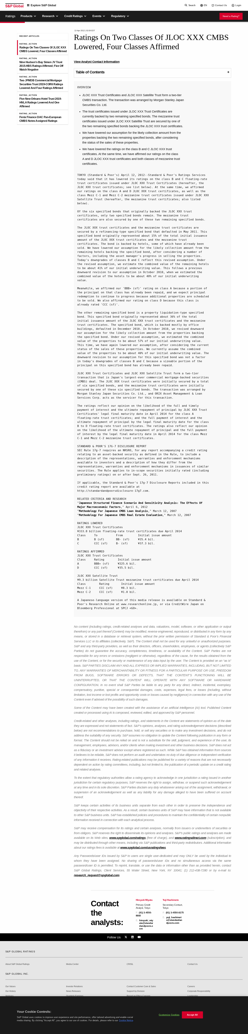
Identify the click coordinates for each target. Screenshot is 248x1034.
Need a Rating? (231, 16)
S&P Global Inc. (17, 973)
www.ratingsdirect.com (190, 838)
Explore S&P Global (43, 5)
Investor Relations (74, 986)
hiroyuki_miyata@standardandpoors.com (146, 924)
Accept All (192, 1015)
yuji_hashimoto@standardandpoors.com (174, 920)
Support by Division (136, 991)
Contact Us (221, 5)
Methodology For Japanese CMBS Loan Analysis (113, 511)
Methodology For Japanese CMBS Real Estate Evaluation (120, 515)
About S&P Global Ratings (17, 964)
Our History (10, 991)
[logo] (14, 5)
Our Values (10, 986)
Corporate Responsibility (198, 991)
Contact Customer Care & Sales (141, 986)
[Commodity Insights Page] (126, 937)
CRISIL (130, 964)
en (205, 5)
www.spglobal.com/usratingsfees (143, 847)
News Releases (73, 991)
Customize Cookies (169, 1015)
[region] (124, 1015)
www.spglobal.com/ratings (127, 838)
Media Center (72, 964)
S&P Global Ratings (20, 951)
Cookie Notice (126, 1020)
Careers (191, 986)
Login (238, 5)
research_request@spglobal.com (96, 875)
